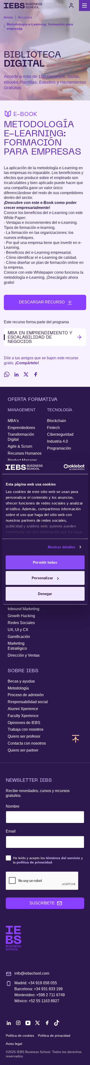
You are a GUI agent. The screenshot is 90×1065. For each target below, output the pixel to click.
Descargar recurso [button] (42, 302)
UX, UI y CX (18, 630)
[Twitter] (26, 374)
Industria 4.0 (57, 441)
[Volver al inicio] (23, 5)
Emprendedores (21, 428)
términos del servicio (63, 858)
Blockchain (56, 421)
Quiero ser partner (23, 750)
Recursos (25, 17)
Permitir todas (45, 562)
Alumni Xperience (23, 709)
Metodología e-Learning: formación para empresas (40, 26)
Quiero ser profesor (24, 736)
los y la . (48, 860)
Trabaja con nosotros (25, 729)
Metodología (18, 688)
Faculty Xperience (23, 716)
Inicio (8, 17)
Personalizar (42, 578)
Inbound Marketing (23, 609)
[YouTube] (28, 1023)
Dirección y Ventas (24, 655)
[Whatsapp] (7, 374)
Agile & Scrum (20, 446)
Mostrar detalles (61, 547)
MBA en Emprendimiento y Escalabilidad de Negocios (40, 337)
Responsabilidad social (28, 702)
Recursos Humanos (25, 453)
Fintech (53, 428)
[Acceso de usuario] (71, 5)
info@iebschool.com (31, 973)
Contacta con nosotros (27, 743)
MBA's (13, 421)
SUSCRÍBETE (42, 903)
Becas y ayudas (21, 681)
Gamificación (19, 637)
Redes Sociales (21, 623)
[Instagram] (18, 1023)
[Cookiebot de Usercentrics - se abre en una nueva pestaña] (64, 467)
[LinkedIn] (16, 374)
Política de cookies (20, 1035)
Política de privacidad (54, 1035)
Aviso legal (14, 1044)
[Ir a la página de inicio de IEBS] (13, 938)
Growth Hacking (21, 616)
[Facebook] (35, 374)
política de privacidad (34, 862)
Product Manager (22, 460)
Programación (59, 448)
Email (11, 831)
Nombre (12, 806)
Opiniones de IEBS (24, 723)
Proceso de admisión (26, 695)
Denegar (45, 593)
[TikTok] (57, 1023)
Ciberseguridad (60, 434)
